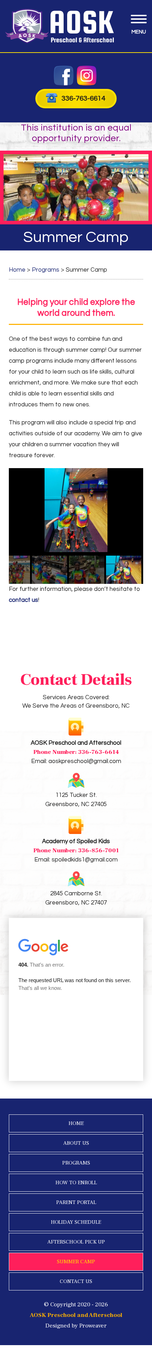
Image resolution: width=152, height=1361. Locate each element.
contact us (23, 600)
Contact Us (76, 1281)
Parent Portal (76, 1202)
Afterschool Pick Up (76, 1242)
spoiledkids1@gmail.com (85, 860)
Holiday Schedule (76, 1222)
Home (76, 1123)
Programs (76, 1163)
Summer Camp (76, 1261)
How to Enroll (76, 1182)
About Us (76, 1143)
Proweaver (93, 1326)
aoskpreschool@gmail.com (84, 761)
